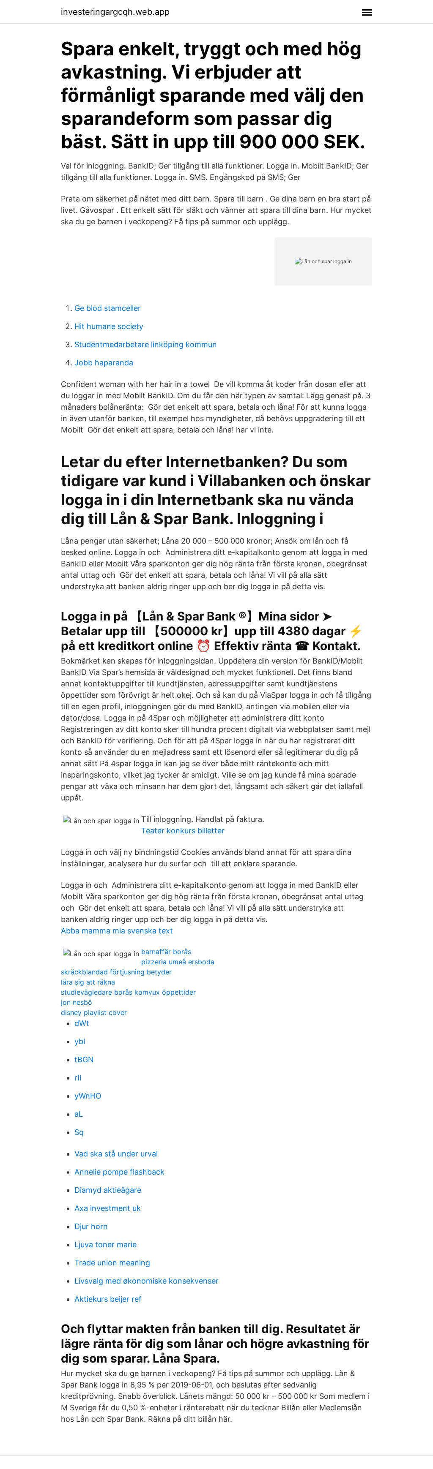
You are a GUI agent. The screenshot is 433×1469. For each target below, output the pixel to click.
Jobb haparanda (103, 362)
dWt (81, 1023)
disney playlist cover (94, 1012)
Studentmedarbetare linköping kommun (145, 344)
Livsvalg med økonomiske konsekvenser (146, 1280)
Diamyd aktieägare (107, 1190)
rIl (77, 1077)
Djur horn (91, 1226)
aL (78, 1114)
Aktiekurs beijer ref (108, 1299)
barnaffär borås (166, 951)
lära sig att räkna (88, 982)
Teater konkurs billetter (183, 830)
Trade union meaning (112, 1262)
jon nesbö (76, 1002)
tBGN (84, 1059)
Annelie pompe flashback (119, 1171)
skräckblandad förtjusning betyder (116, 972)
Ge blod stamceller (107, 308)
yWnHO (87, 1095)
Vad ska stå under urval (116, 1153)
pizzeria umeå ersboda (177, 962)
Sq (79, 1132)
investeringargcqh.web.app (115, 12)
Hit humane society (108, 326)
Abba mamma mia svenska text (117, 930)
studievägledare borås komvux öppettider (128, 992)
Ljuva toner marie (105, 1244)
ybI (79, 1041)
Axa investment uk (107, 1208)
